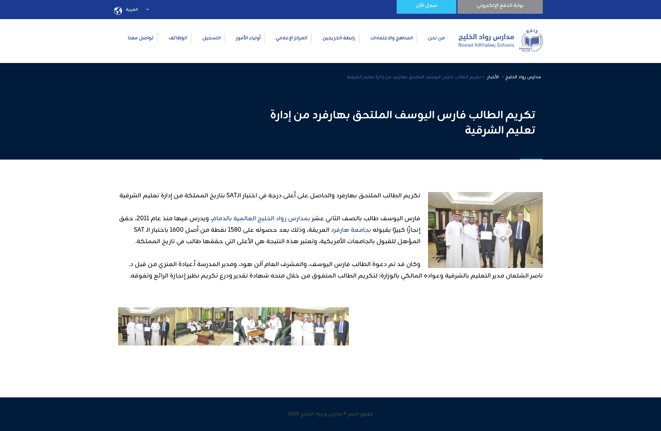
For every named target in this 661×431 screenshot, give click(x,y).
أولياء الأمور (248, 38)
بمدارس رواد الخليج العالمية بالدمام (261, 218)
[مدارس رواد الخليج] (501, 38)
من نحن (436, 38)
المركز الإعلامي (291, 38)
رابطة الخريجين (338, 38)
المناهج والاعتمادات (391, 38)
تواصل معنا (140, 38)
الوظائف (178, 38)
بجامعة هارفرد (352, 230)
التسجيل (211, 38)
